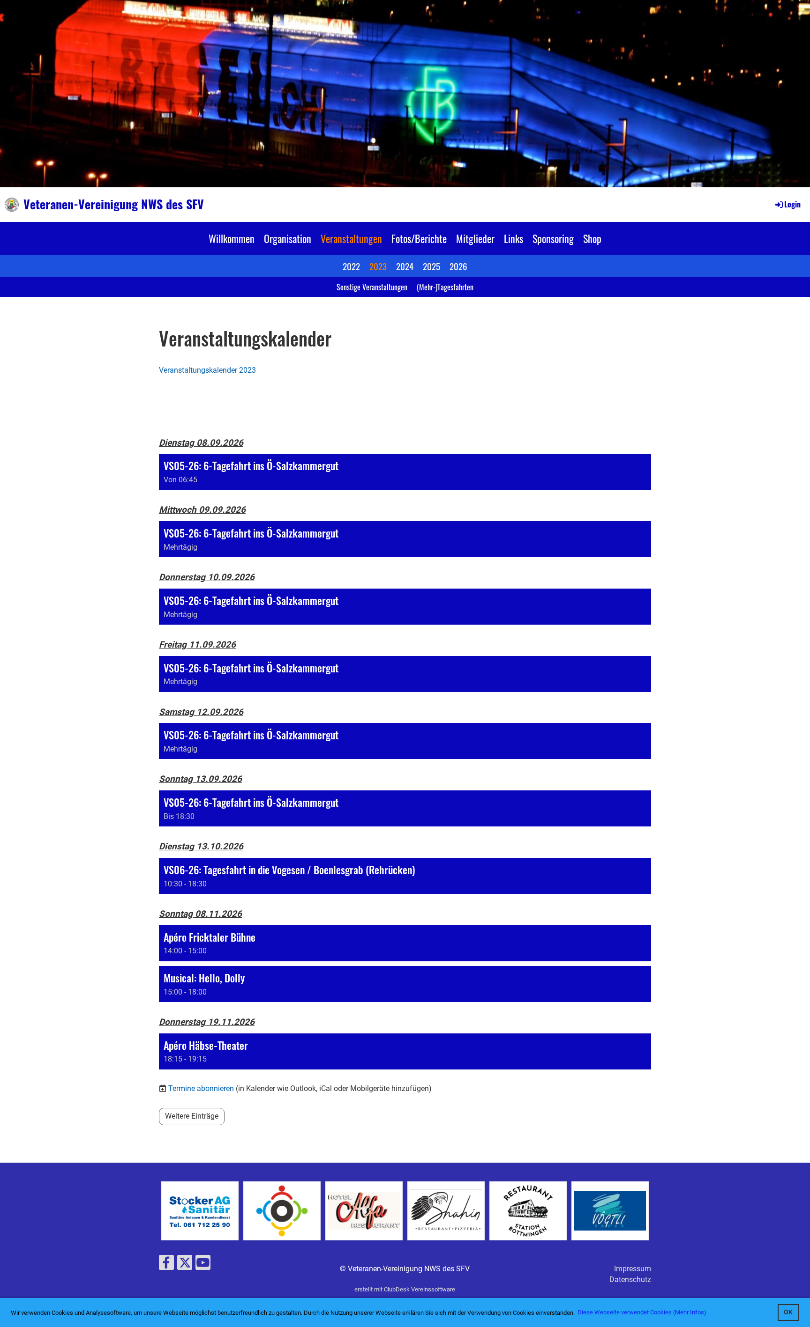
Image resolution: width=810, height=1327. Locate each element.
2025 (431, 266)
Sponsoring (553, 238)
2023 (378, 266)
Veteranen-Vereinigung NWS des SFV (113, 204)
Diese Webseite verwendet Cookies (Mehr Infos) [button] (642, 1312)
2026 (458, 266)
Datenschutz (630, 1279)
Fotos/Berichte (419, 238)
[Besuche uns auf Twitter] (184, 1265)
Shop (592, 238)
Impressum (632, 1268)
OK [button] (788, 1312)
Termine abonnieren (201, 1088)
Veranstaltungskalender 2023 (207, 370)
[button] (405, 472)
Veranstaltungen (351, 238)
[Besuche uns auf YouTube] (202, 1265)
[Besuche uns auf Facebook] (166, 1265)
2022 (351, 266)
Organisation (287, 238)
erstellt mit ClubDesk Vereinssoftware (404, 1289)
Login (792, 204)
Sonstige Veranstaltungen (372, 287)
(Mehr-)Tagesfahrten (445, 287)
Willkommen (232, 238)
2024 (404, 266)
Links (513, 238)
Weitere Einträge (191, 1116)
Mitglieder (475, 238)
